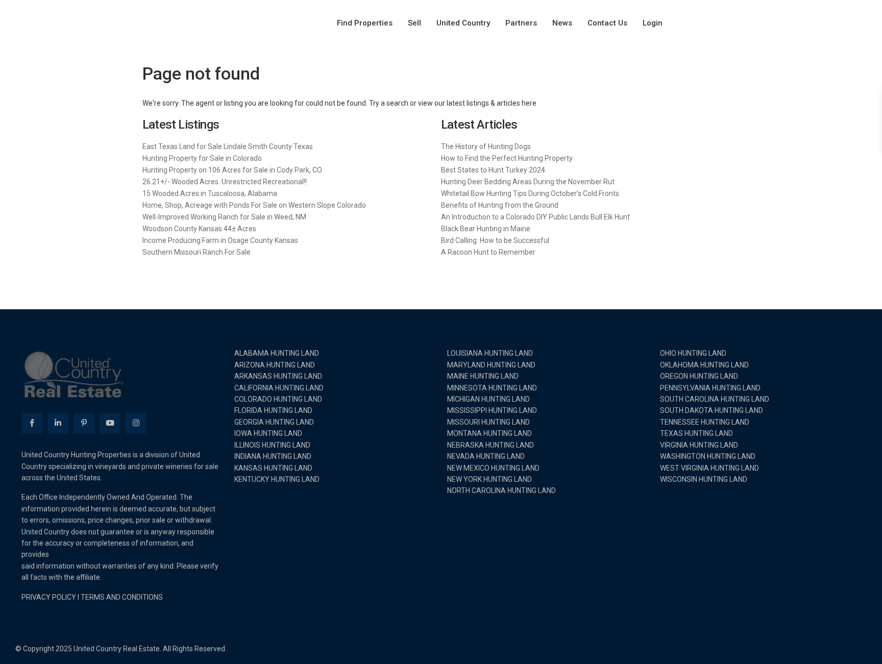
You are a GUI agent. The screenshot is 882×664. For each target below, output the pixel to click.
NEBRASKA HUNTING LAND (490, 445)
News (562, 23)
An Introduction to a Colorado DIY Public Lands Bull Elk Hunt (535, 217)
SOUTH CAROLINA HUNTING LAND (714, 399)
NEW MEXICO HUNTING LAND (493, 468)
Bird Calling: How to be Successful (495, 240)
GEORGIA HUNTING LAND (274, 422)
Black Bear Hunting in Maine (485, 229)
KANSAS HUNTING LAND (273, 468)
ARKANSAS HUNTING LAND (278, 376)
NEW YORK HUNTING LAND (489, 479)
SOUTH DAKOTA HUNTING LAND (711, 410)
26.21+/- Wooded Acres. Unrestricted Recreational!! (224, 182)
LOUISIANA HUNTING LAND (490, 353)
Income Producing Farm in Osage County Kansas (220, 240)
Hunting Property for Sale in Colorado (202, 158)
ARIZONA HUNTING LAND (274, 365)
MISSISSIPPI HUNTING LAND (492, 410)
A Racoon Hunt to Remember (488, 252)
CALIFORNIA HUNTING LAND (279, 388)
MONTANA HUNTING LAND (489, 433)
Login (653, 23)
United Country (463, 23)
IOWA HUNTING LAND (268, 433)
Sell (414, 23)
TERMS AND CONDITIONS (122, 597)
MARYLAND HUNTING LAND (491, 365)
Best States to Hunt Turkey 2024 (493, 170)
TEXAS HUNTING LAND (696, 433)
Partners (521, 23)
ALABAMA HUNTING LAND (276, 353)
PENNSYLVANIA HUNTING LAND (710, 388)
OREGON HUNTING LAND (699, 376)
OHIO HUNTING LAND (693, 353)
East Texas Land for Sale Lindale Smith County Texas (227, 146)
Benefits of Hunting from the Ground (499, 205)
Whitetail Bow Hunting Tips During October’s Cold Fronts (530, 193)
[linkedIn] (57, 423)
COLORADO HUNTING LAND (278, 399)
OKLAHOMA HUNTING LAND (704, 365)
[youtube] (110, 423)
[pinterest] (84, 423)
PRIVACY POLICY (48, 597)
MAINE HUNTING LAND (483, 376)
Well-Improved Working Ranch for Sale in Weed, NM (224, 217)
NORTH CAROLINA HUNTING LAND (501, 490)
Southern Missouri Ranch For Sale (196, 252)
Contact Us (607, 23)
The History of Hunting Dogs (486, 146)
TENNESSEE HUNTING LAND (704, 422)
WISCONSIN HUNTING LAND (703, 479)
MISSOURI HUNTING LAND (488, 422)
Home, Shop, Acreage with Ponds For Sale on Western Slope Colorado (254, 205)
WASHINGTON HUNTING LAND (707, 456)
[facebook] (31, 423)
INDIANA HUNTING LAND (272, 456)
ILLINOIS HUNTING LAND (272, 445)
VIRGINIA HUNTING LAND (699, 445)
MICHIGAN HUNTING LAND (488, 399)
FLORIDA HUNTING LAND (273, 410)
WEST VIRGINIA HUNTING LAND (709, 468)
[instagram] (136, 423)
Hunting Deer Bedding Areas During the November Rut (528, 182)
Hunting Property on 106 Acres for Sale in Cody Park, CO (232, 170)
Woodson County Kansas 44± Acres (199, 229)
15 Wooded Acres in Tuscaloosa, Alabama (209, 193)
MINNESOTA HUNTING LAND (492, 388)
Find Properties (365, 23)
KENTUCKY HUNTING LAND (277, 479)
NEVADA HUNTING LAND (486, 456)
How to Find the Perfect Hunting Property (507, 158)
